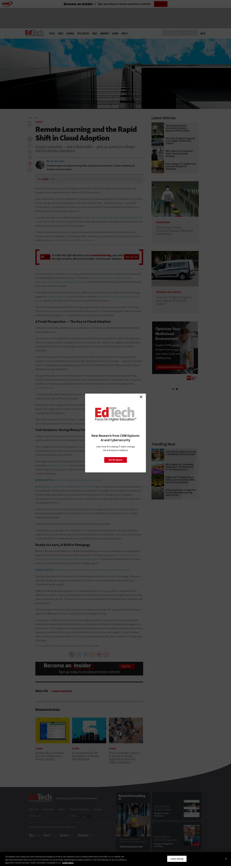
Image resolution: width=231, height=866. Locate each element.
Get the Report (115, 459)
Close (141, 396)
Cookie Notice (68, 862)
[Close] (226, 858)
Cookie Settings (176, 858)
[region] (115, 859)
